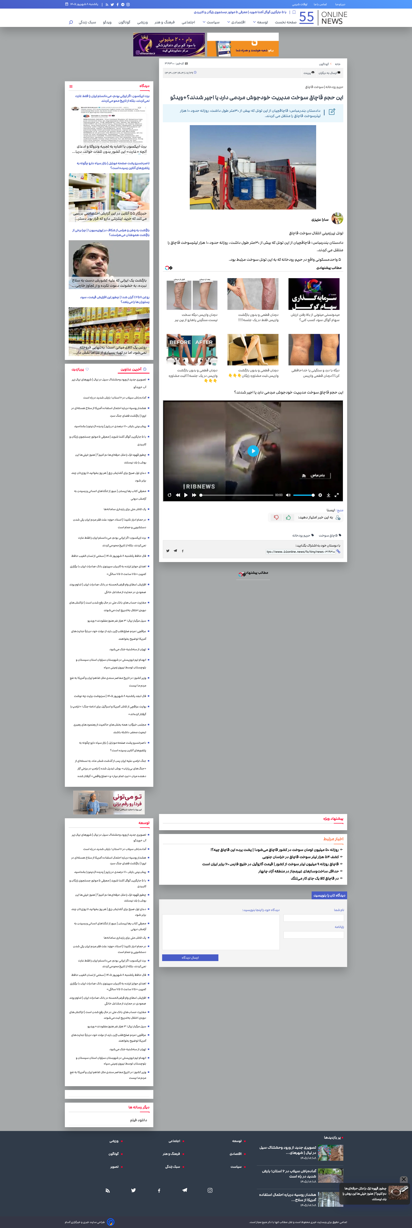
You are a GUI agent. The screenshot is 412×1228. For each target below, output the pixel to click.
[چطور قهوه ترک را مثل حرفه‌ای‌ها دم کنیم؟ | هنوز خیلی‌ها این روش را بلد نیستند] (206, 618)
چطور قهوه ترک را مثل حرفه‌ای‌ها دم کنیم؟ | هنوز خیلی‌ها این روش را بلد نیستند (206, 561)
